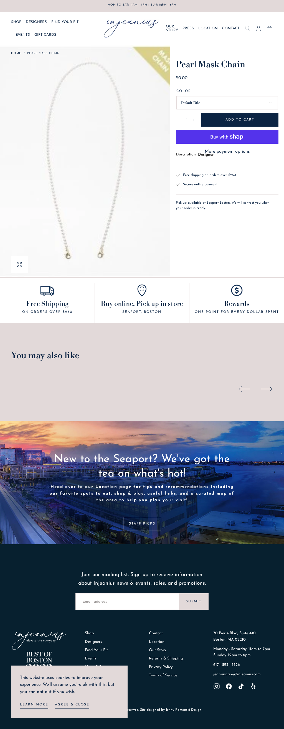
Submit (194, 601)
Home (16, 53)
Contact (156, 633)
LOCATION (208, 28)
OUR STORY (172, 28)
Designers (93, 642)
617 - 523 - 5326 (226, 665)
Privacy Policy (161, 667)
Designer (206, 155)
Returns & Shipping (166, 658)
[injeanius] (39, 640)
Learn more (34, 704)
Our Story (157, 650)
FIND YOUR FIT (65, 22)
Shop (89, 633)
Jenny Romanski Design (183, 710)
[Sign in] (258, 28)
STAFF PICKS (142, 523)
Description (186, 155)
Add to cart (239, 119)
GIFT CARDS (45, 35)
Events (91, 658)
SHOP (16, 22)
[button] (247, 28)
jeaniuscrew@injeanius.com (237, 674)
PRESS (188, 28)
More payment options (227, 151)
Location (156, 642)
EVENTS (23, 35)
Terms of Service (163, 675)
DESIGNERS (36, 22)
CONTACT (231, 28)
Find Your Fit (96, 650)
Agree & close (72, 704)
